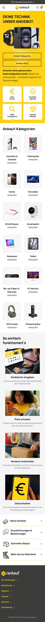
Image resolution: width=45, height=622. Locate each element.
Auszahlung (6, 607)
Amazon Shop (22, 63)
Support (5, 591)
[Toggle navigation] (3, 8)
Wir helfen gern (8, 580)
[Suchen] (38, 7)
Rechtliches (6, 585)
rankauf (4, 596)
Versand (5, 602)
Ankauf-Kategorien (22, 56)
